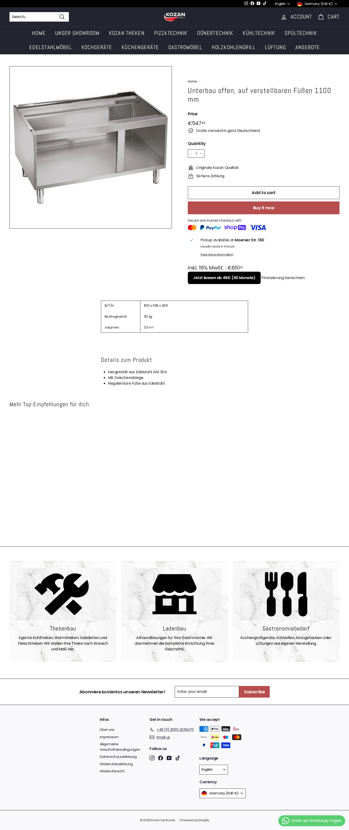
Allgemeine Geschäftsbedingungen (120, 746)
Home (39, 33)
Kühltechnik (259, 33)
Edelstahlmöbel (50, 47)
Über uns (107, 729)
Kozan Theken (127, 33)
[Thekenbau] (63, 594)
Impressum (109, 736)
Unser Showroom (77, 33)
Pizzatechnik (171, 33)
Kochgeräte (96, 47)
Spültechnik (301, 33)
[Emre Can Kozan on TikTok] (177, 758)
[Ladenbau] (174, 594)
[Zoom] (91, 147)
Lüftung (275, 47)
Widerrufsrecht (112, 771)
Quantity (197, 143)
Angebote (307, 47)
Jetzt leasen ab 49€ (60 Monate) (224, 277)
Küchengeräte (140, 47)
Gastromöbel (185, 47)
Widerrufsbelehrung (116, 763)
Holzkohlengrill (233, 47)
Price (193, 114)
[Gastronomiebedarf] (286, 594)
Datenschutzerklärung (118, 756)
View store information (216, 254)
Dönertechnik (215, 33)
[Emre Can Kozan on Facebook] (160, 758)
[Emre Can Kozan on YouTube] (169, 758)
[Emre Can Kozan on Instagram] (152, 758)
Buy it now (263, 208)
